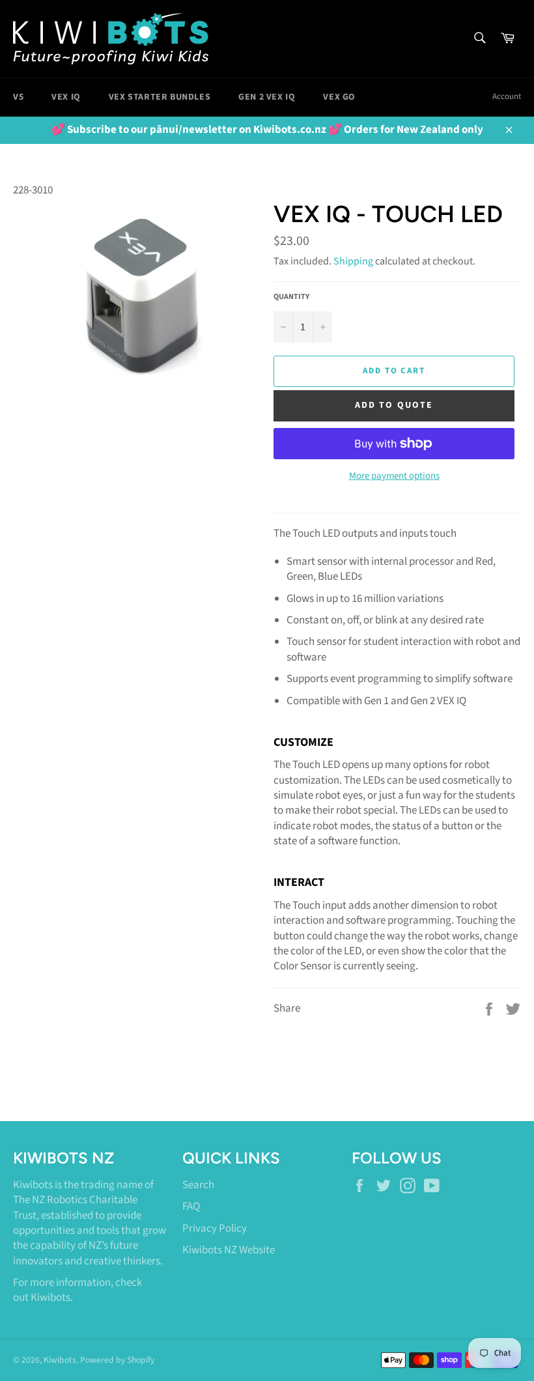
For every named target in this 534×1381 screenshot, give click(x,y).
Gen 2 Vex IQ (266, 97)
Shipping (353, 261)
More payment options (394, 476)
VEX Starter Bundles (159, 97)
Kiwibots (50, 1297)
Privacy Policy (214, 1228)
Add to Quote (394, 405)
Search (198, 1185)
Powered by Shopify (117, 1360)
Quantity (291, 297)
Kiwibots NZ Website (228, 1250)
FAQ (191, 1206)
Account (506, 96)
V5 (18, 97)
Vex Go (339, 97)
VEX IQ (66, 97)
